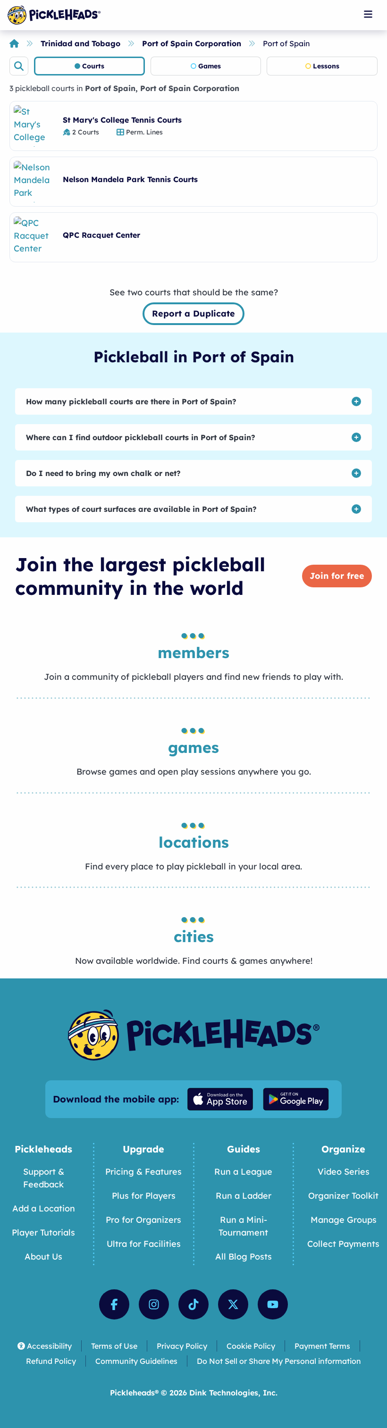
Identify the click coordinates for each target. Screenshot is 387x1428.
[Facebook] (114, 1304)
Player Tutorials (43, 1232)
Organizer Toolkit (343, 1195)
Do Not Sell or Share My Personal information (279, 1361)
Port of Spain (286, 43)
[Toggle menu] (368, 14)
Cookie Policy (251, 1346)
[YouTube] (273, 1304)
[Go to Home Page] (54, 15)
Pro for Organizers (143, 1219)
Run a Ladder (243, 1195)
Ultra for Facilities (144, 1243)
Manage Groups (344, 1219)
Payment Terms (322, 1346)
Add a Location (43, 1208)
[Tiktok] (193, 1304)
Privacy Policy (182, 1346)
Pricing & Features (143, 1171)
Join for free (337, 575)
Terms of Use (114, 1346)
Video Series (344, 1171)
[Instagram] (154, 1304)
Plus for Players (144, 1195)
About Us (43, 1256)
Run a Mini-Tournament (243, 1226)
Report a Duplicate (193, 313)
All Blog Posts (243, 1256)
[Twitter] (233, 1304)
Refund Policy (51, 1361)
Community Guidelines (136, 1361)
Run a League (243, 1171)
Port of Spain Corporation (191, 43)
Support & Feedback (43, 1178)
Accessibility (49, 1346)
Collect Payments (343, 1243)
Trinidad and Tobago (80, 43)
